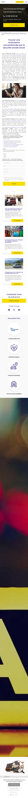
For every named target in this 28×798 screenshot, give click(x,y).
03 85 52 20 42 (11, 16)
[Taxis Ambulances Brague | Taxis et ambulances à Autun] (3, 2)
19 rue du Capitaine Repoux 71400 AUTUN (12, 20)
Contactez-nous (20, 1)
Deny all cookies (14, 788)
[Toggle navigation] (26, 2)
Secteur (6, 32)
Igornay (5, 157)
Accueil (2, 32)
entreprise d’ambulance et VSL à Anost (14, 127)
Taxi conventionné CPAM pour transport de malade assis (13, 209)
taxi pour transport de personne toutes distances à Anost (14, 120)
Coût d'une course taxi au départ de (10, 146)
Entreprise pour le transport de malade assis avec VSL (14, 272)
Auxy (5, 155)
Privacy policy (14, 794)
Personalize (14, 792)
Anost (10, 32)
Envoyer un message (14, 300)
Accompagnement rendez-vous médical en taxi (12, 140)
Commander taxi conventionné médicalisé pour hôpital (13, 144)
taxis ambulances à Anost (19, 54)
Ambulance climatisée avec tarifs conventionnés (12, 142)
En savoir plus (17, 220)
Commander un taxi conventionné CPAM (11, 145)
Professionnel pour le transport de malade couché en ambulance (14, 241)
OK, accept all (14, 784)
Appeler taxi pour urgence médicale (10, 143)
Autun (5, 154)
